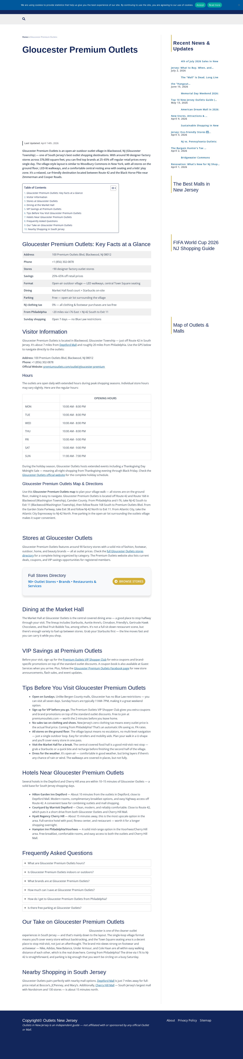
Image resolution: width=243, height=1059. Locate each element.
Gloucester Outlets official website (43, 475)
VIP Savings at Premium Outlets (44, 209)
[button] (24, 19)
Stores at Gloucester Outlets (42, 201)
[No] (239, 5)
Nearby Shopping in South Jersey (46, 229)
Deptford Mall (68, 345)
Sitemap (205, 1020)
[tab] (86, 863)
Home (25, 37)
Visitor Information (37, 197)
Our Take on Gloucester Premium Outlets (49, 225)
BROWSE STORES (131, 581)
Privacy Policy (187, 1020)
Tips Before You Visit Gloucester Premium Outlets (54, 213)
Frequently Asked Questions (42, 221)
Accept (200, 5)
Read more (214, 5)
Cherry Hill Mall (105, 985)
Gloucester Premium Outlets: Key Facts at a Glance (55, 193)
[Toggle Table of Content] (111, 188)
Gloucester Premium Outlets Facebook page (101, 668)
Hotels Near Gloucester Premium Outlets (49, 217)
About (171, 1020)
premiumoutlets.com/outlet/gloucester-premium (74, 366)
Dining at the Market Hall (40, 205)
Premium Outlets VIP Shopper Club (84, 659)
